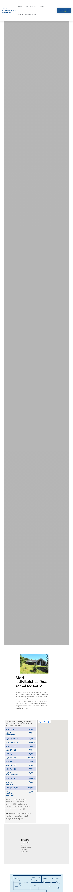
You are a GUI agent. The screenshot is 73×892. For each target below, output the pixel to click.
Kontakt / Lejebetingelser (26, 15)
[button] (64, 10)
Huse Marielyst (30, 6)
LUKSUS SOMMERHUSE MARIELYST (9, 11)
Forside (19, 6)
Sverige (41, 6)
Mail (7, 813)
